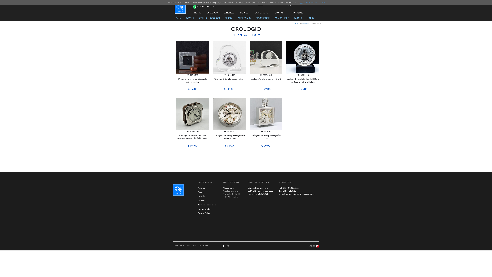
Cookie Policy (204, 213)
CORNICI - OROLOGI (209, 18)
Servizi (201, 192)
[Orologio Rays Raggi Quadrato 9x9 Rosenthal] (192, 57)
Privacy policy (204, 209)
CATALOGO (212, 13)
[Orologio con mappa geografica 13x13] (266, 114)
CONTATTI (280, 13)
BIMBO (228, 18)
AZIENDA (229, 13)
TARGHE (298, 18)
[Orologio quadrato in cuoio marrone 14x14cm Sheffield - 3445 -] (192, 114)
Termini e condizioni (207, 205)
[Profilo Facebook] (223, 245)
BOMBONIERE (282, 18)
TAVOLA (190, 18)
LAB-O (311, 18)
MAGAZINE (297, 13)
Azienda (201, 188)
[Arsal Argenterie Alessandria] (180, 9)
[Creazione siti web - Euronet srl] (314, 245)
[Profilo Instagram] (227, 245)
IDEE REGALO (244, 18)
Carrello (201, 197)
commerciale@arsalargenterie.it (300, 194)
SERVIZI (244, 13)
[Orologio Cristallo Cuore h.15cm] (229, 57)
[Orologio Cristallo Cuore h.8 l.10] (266, 57)
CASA (178, 18)
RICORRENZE (263, 18)
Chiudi (322, 2)
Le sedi (201, 201)
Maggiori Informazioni (307, 2)
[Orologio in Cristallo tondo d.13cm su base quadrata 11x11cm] (302, 57)
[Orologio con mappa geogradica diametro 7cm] (229, 114)
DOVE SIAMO (261, 13)
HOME (197, 13)
